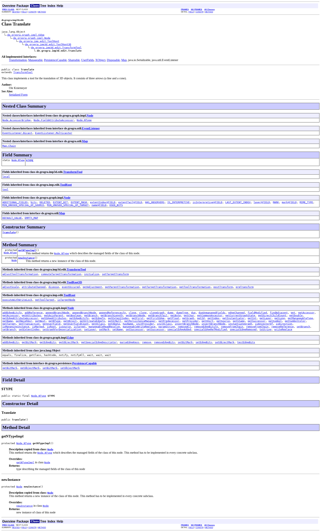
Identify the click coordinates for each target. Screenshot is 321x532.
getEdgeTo (98, 318)
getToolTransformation (194, 287)
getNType (54, 321)
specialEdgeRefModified (210, 329)
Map (124, 60)
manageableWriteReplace (139, 326)
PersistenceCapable (55, 60)
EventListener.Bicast (17, 133)
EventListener (91, 128)
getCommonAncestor (209, 315)
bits (34, 202)
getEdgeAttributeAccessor (20, 318)
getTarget (9, 323)
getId (201, 318)
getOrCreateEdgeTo (92, 321)
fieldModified (257, 312)
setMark (104, 329)
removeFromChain (232, 326)
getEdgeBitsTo (79, 318)
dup (193, 312)
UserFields (87, 60)
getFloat (173, 318)
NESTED (16, 12)
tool (5, 189)
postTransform (223, 287)
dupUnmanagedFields (212, 312)
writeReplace (283, 329)
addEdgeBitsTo (12, 312)
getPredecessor (168, 321)
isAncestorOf (264, 323)
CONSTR (32, 12)
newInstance (26, 258)
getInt (252, 318)
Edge (70, 337)
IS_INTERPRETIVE (178, 202)
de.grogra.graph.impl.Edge (25, 35)
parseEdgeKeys (129, 342)
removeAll (184, 326)
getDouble (296, 315)
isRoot (51, 326)
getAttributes (31, 315)
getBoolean (73, 315)
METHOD (42, 12)
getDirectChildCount (272, 315)
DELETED (45, 202)
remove (146, 342)
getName (7, 321)
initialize (91, 274)
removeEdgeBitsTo (206, 326)
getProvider (190, 321)
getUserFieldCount (76, 323)
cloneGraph (157, 312)
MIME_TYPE (306, 202)
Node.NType (84, 120)
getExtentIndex (118, 318)
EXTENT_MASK (79, 202)
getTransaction (29, 323)
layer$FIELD (262, 202)
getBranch (91, 315)
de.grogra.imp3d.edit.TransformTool (56, 47)
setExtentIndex (29, 329)
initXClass (164, 323)
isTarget (80, 326)
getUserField (51, 323)
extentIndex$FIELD (102, 202)
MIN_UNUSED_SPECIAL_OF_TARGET (68, 205)
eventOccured (71, 287)
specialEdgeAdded (179, 329)
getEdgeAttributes (53, 318)
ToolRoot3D (74, 282)
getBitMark (29, 342)
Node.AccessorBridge (16, 120)
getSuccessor (256, 321)
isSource (65, 326)
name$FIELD (99, 205)
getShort (207, 321)
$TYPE (29, 160)
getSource (223, 321)
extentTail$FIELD (130, 202)
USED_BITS (116, 205)
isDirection (284, 323)
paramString (166, 326)
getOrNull (114, 321)
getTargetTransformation (159, 287)
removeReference (282, 326)
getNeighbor (24, 321)
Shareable (74, 60)
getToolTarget (44, 299)
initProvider (145, 323)
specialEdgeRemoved (243, 329)
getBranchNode (135, 315)
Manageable (35, 60)
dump (170, 312)
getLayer (265, 318)
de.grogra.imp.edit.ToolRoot (39, 41)
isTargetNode (66, 299)
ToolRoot (66, 184)
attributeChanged (34, 287)
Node (90, 115)
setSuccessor (135, 329)
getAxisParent (53, 315)
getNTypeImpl (27, 250)
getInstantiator (233, 318)
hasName (128, 323)
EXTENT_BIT (60, 202)
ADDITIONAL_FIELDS (15, 202)
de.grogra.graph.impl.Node (31, 38)
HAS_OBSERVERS (154, 202)
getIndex (213, 318)
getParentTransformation (122, 287)
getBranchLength (111, 315)
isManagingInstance (15, 326)
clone (132, 312)
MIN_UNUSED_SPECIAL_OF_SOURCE (23, 205)
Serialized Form (18, 94)
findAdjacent (279, 312)
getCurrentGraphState (240, 315)
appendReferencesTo (112, 312)
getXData (114, 323)
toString (265, 329)
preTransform (245, 287)
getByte (175, 315)
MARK (276, 202)
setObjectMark (224, 342)
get (293, 312)
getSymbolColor (295, 321)
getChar (189, 315)
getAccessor (306, 312)
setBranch (303, 326)
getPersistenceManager (139, 321)
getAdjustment (92, 287)
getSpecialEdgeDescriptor (99, 342)
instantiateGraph (240, 323)
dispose (53, 287)
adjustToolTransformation (20, 274)
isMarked (38, 326)
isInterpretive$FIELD (207, 202)
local (6, 176)
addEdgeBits (10, 342)
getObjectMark (68, 342)
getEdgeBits (48, 342)
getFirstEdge (155, 318)
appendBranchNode (57, 312)
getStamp (239, 321)
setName (117, 329)
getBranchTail (157, 315)
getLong (279, 318)
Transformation (18, 60)
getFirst (138, 318)
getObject (70, 321)
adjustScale (10, 287)
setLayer (90, 329)
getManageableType (300, 318)
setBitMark (185, 342)
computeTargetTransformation (61, 274)
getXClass (98, 323)
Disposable (113, 60)
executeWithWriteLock (17, 299)
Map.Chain (9, 145)
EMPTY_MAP (31, 217)
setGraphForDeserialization (62, 329)
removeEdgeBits (164, 342)
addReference (34, 312)
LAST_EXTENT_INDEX (238, 202)
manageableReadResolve (104, 326)
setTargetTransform (115, 274)
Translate (9, 232)
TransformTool (23, 72)
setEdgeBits (204, 342)
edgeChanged (236, 312)
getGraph (188, 318)
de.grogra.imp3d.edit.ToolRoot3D (48, 44)
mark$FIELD (289, 202)
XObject (100, 60)
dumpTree (182, 312)
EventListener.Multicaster (53, 133)
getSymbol (275, 321)
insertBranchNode (187, 323)
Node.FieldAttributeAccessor (54, 120)
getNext (40, 321)
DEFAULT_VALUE (12, 217)
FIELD (24, 12)
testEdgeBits (246, 342)
